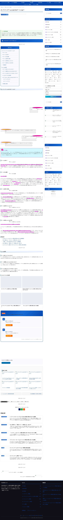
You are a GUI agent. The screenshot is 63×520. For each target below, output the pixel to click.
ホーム (22, 515)
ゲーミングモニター (7, 79)
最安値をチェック (53, 96)
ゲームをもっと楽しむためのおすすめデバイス (10, 77)
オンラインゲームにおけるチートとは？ (9, 50)
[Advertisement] (22, 98)
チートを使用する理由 (6, 58)
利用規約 (24, 510)
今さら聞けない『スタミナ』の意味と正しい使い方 (12, 240)
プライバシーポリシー (31, 510)
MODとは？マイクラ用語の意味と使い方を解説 (52, 56)
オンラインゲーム (14, 401)
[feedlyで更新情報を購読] (22, 409)
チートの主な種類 (6, 56)
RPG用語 (36, 515)
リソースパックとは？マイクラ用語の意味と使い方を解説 (53, 50)
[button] (61, 13)
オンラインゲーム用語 (27, 515)
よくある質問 (5, 67)
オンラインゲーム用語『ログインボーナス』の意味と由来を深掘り (14, 244)
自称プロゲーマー (53, 193)
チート (23, 401)
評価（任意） (47, 92)
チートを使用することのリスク (8, 60)
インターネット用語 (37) (6, 362)
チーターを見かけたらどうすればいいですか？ (10, 73)
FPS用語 (32, 515)
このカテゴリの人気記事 (7, 75)
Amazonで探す (9, 325)
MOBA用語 (40, 515)
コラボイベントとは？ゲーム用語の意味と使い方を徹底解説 (13, 238)
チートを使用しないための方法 (8, 62)
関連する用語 (5, 83)
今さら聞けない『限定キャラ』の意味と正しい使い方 (12, 243)
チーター (20, 401)
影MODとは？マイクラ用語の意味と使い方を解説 (53, 53)
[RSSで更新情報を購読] (24, 409)
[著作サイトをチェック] (19, 409)
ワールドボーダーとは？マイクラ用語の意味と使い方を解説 (53, 64)
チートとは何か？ (6, 54)
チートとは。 (5, 52)
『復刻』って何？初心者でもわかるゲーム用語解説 (12, 241)
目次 (8, 47)
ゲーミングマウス (7, 81)
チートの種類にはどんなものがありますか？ (10, 71)
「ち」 (10, 401)
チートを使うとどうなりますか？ (8, 69)
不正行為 (27, 401)
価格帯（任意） (47, 89)
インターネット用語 (4, 401)
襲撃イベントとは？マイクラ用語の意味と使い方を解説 (53, 60)
